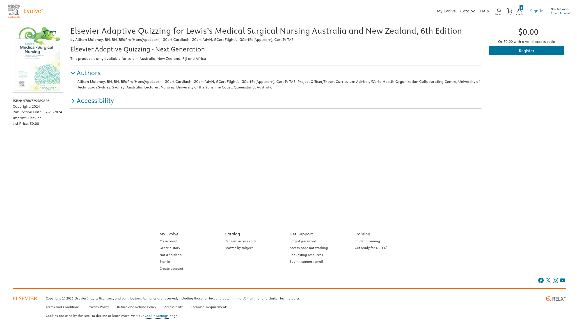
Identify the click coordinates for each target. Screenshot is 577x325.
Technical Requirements (209, 307)
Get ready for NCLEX (371, 248)
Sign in (165, 262)
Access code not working (309, 248)
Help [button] (484, 11)
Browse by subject (239, 248)
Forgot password (303, 241)
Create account (171, 269)
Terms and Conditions (63, 307)
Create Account (560, 13)
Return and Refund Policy (136, 307)
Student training (367, 241)
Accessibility (173, 307)
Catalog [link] (468, 11)
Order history (170, 248)
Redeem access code (240, 241)
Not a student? (171, 255)
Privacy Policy (98, 307)
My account (168, 241)
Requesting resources (306, 255)
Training (362, 234)
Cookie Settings (157, 316)
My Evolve (169, 234)
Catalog (232, 234)
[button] (85, 73)
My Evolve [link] (446, 11)
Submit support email (306, 262)
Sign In (537, 10)
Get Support (301, 234)
